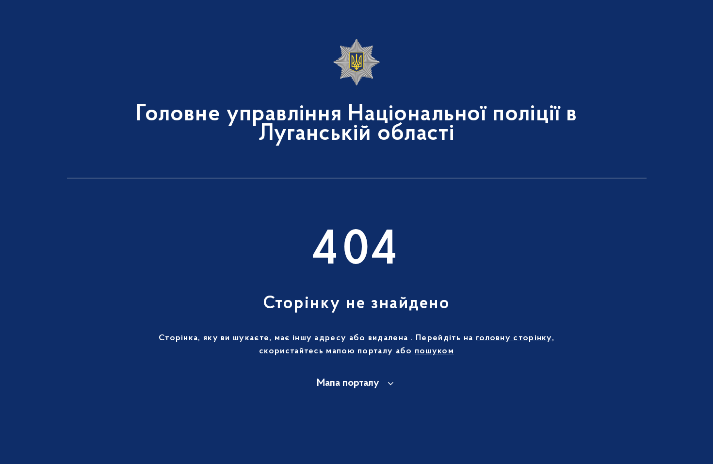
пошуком (434, 351)
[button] (357, 383)
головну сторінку (514, 338)
